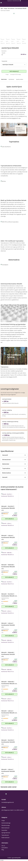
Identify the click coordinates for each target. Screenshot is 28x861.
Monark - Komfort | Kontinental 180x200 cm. (8, 508)
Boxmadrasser (11, 8)
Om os (3, 845)
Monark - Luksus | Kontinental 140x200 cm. (8, 771)
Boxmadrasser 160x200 (20, 8)
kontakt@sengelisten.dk (8, 802)
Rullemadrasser (6, 837)
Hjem (2, 8)
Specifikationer (11, 79)
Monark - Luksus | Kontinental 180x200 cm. (8, 537)
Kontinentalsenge (6, 823)
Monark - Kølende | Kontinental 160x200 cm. (8, 654)
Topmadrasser (5, 835)
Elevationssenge (6, 825)
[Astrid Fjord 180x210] (14, 14)
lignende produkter (19, 79)
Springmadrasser (6, 832)
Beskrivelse (4, 79)
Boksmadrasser (6, 828)
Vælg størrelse (4, 61)
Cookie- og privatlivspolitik (14, 857)
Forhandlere (5, 847)
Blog (3, 849)
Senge (5, 8)
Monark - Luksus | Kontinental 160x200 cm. (8, 625)
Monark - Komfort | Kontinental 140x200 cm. (8, 742)
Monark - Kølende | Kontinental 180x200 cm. (8, 566)
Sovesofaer (4, 830)
